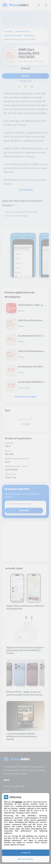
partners (18, 802)
